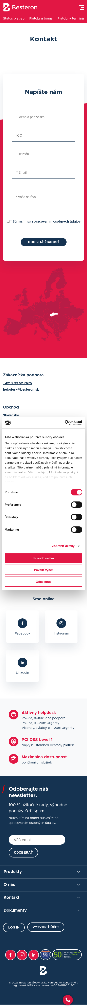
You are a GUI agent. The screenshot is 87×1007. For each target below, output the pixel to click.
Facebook (22, 633)
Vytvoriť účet (46, 927)
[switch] (76, 504)
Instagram (61, 633)
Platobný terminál (71, 18)
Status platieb (13, 18)
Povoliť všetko (43, 558)
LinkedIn (22, 672)
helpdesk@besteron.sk (21, 389)
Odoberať (23, 852)
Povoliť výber (43, 570)
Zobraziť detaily (63, 546)
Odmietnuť (43, 581)
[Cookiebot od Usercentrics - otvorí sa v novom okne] (64, 422)
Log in (13, 927)
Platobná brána (41, 18)
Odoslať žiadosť (43, 242)
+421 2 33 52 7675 (17, 383)
